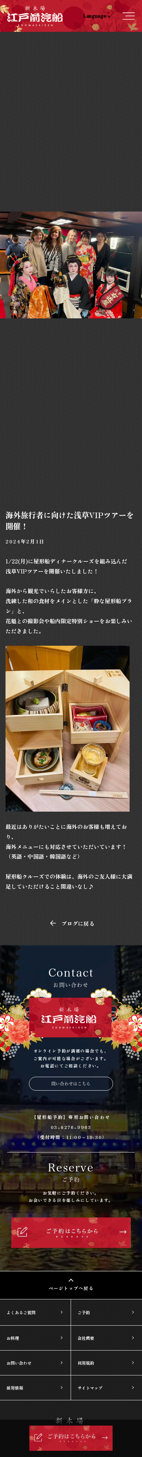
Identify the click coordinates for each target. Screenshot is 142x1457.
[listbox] (90, 16)
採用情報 (15, 1388)
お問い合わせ (19, 1363)
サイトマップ (90, 1388)
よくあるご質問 (21, 1312)
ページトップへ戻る (71, 1288)
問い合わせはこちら (71, 1084)
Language (94, 16)
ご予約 (84, 1312)
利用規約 (86, 1363)
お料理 (13, 1338)
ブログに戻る (77, 923)
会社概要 (86, 1338)
